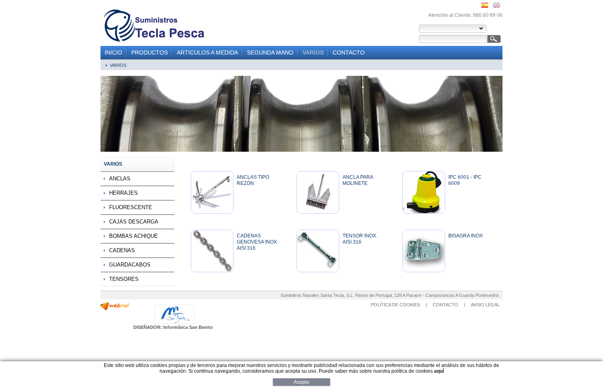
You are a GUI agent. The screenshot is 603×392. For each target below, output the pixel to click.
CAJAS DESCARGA (133, 222)
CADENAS (122, 250)
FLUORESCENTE (130, 207)
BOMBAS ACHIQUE (133, 236)
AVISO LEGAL (485, 304)
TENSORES (124, 279)
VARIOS (313, 52)
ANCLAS (119, 178)
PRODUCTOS (149, 52)
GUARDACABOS (130, 265)
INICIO (113, 52)
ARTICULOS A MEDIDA (207, 52)
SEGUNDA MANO (270, 52)
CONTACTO (349, 52)
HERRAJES (123, 193)
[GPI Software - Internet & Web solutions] (114, 308)
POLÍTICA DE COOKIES (395, 304)
